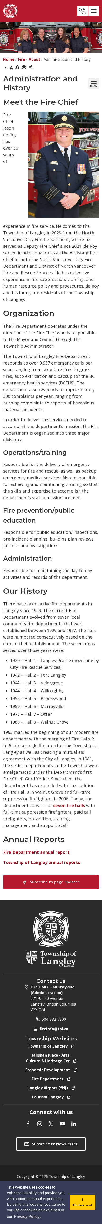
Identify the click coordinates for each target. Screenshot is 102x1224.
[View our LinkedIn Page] (74, 1124)
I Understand (81, 1204)
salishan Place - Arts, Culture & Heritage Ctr (48, 1058)
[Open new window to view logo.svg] (51, 958)
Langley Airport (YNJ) (48, 1088)
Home (8, 59)
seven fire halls (69, 805)
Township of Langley (48, 1046)
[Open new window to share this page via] (30, 67)
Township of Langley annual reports (41, 862)
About (34, 59)
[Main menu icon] (93, 11)
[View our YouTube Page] (62, 1124)
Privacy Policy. (27, 1216)
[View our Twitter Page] (51, 1124)
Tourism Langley (48, 1097)
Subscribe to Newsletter (55, 1144)
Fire (21, 59)
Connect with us (51, 1112)
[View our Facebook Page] (28, 1124)
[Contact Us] (82, 11)
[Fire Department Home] (24, 11)
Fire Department (48, 1079)
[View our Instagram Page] (39, 1124)
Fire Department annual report (36, 852)
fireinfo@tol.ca (54, 1028)
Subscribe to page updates (54, 882)
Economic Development (47, 1069)
